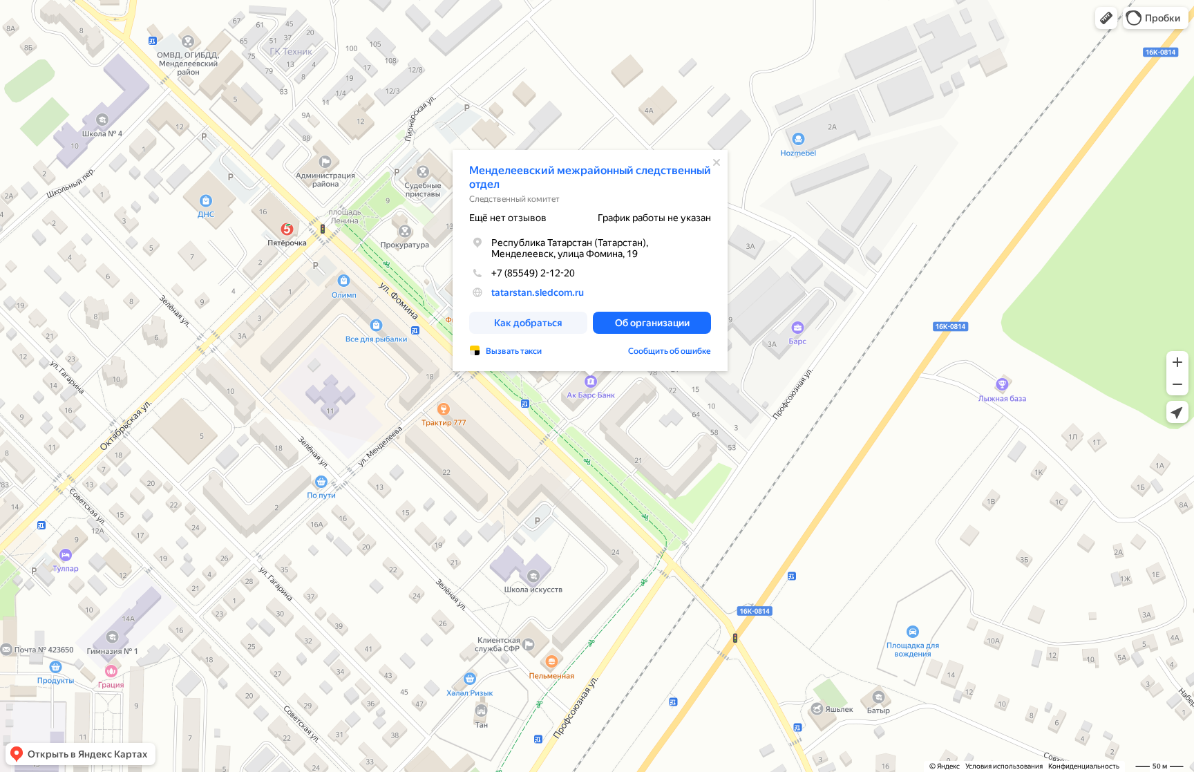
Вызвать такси (514, 351)
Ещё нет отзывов (508, 217)
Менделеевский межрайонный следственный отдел (590, 177)
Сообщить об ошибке (669, 351)
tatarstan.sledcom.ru (537, 292)
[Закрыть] (716, 162)
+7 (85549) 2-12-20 (533, 273)
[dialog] (590, 260)
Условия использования (1004, 766)
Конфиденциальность (1083, 766)
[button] (1106, 18)
